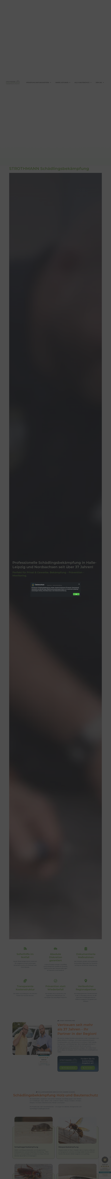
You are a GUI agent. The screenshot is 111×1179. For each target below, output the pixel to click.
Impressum (49, 585)
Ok (76, 594)
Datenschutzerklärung (57, 585)
